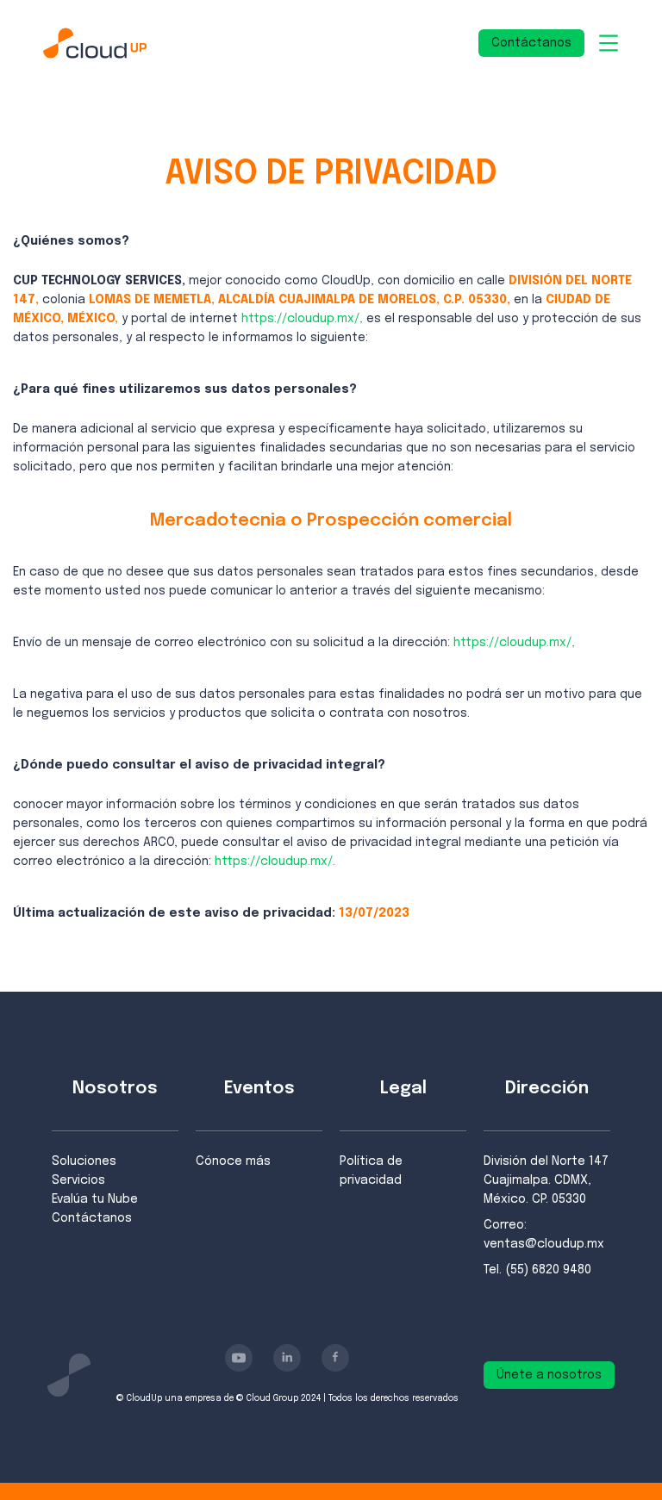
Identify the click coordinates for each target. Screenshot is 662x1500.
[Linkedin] (287, 1358)
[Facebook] (335, 1358)
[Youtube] (239, 1358)
